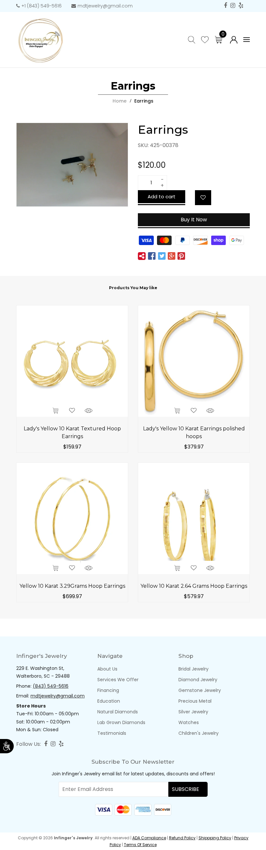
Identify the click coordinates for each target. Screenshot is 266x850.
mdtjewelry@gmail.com (105, 6)
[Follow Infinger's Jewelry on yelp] (240, 5)
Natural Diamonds (117, 711)
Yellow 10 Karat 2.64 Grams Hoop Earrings (193, 586)
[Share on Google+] (171, 256)
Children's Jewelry (198, 733)
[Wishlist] (203, 197)
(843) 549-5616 (50, 686)
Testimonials (111, 733)
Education (108, 701)
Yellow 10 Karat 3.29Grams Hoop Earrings (72, 586)
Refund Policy (182, 838)
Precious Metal (195, 701)
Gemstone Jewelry (199, 690)
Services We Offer (118, 679)
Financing (108, 690)
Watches (188, 722)
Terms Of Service (140, 844)
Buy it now (194, 219)
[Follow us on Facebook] (152, 256)
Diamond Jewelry (197, 679)
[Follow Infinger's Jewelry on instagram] (232, 5)
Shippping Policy (215, 838)
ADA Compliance (149, 838)
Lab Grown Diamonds (121, 722)
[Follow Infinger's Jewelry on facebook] (225, 5)
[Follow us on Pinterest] (181, 256)
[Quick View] (88, 409)
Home (120, 101)
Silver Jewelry (193, 711)
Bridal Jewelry (193, 669)
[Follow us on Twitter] (161, 256)
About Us (107, 669)
